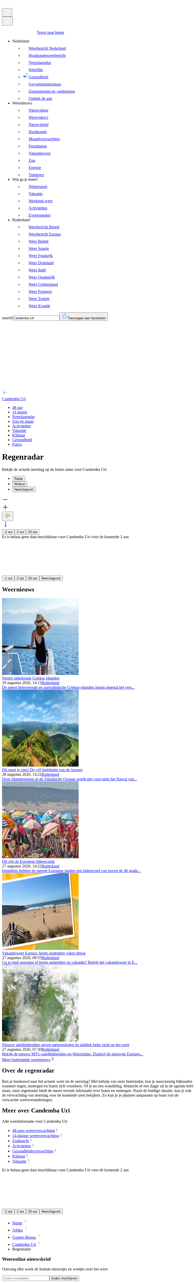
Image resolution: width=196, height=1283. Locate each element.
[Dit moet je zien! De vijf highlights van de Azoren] (40, 765)
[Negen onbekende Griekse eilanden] (40, 673)
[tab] (103, 478)
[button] (98, 525)
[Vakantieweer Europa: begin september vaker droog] (40, 948)
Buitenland (50, 683)
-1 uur (8, 532)
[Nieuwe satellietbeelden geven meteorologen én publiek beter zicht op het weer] (40, 1040)
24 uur (32, 532)
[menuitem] (103, 70)
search (7, 318)
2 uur (20, 532)
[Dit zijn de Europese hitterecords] (40, 857)
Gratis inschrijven (64, 1278)
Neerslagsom (51, 578)
